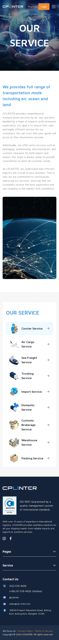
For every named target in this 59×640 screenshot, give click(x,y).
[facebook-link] (11, 538)
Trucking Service (27, 376)
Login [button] (44, 6)
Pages (7, 551)
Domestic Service (28, 407)
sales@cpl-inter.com (19, 603)
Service (8, 565)
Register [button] (32, 6)
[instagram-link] (4, 538)
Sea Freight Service (29, 360)
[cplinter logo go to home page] (13, 7)
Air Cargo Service (27, 344)
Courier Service (32, 328)
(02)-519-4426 (17, 585)
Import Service (31, 391)
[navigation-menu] (53, 6)
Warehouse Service (29, 442)
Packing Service (32, 458)
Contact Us (10, 579)
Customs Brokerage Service (28, 425)
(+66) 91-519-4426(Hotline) (25, 591)
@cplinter (14, 597)
